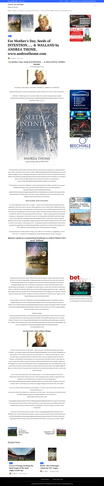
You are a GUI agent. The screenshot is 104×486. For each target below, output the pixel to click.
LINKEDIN (48, 87)
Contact (66, 1)
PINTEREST (40, 87)
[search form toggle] (95, 5)
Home (9, 36)
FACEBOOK (18, 87)
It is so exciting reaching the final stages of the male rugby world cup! (21, 468)
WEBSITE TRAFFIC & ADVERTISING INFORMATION (83, 1)
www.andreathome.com (37, 66)
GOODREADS (55, 87)
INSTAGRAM (25, 87)
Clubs (60, 1)
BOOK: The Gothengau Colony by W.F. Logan (49, 467)
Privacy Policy (45, 479)
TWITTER (33, 87)
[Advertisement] (80, 63)
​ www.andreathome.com (37, 327)
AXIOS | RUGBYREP (16, 4)
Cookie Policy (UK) (57, 479)
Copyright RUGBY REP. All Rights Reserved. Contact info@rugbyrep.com (52, 483)
